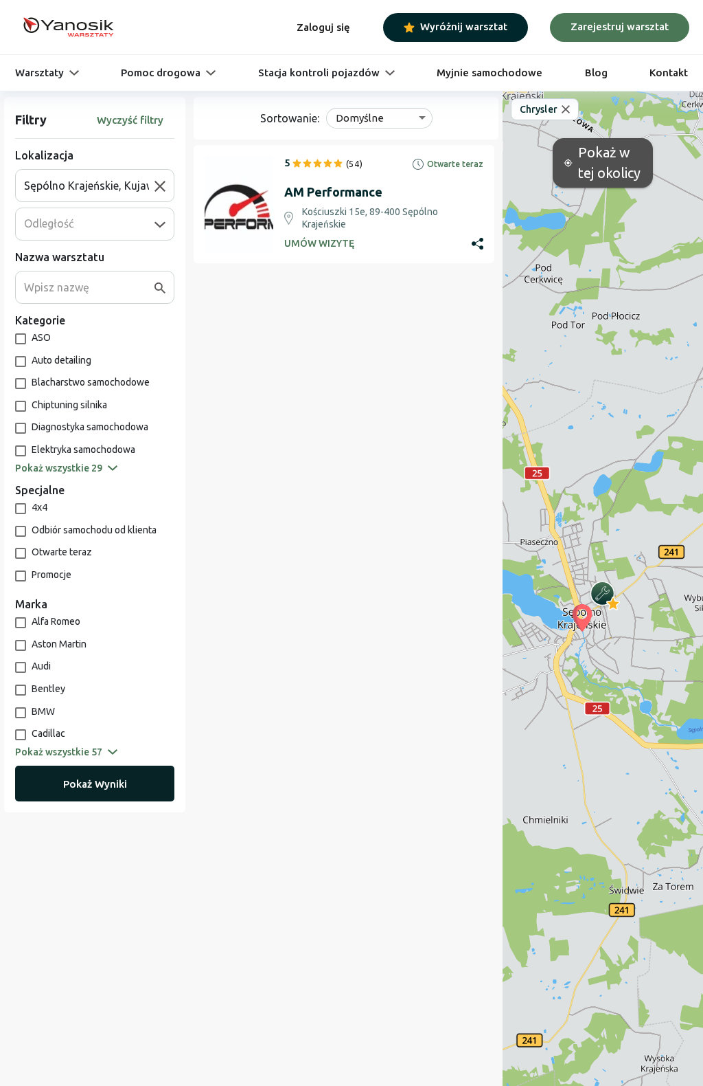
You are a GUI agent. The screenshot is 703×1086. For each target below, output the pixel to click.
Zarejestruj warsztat (620, 26)
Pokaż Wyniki (95, 784)
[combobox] (89, 185)
